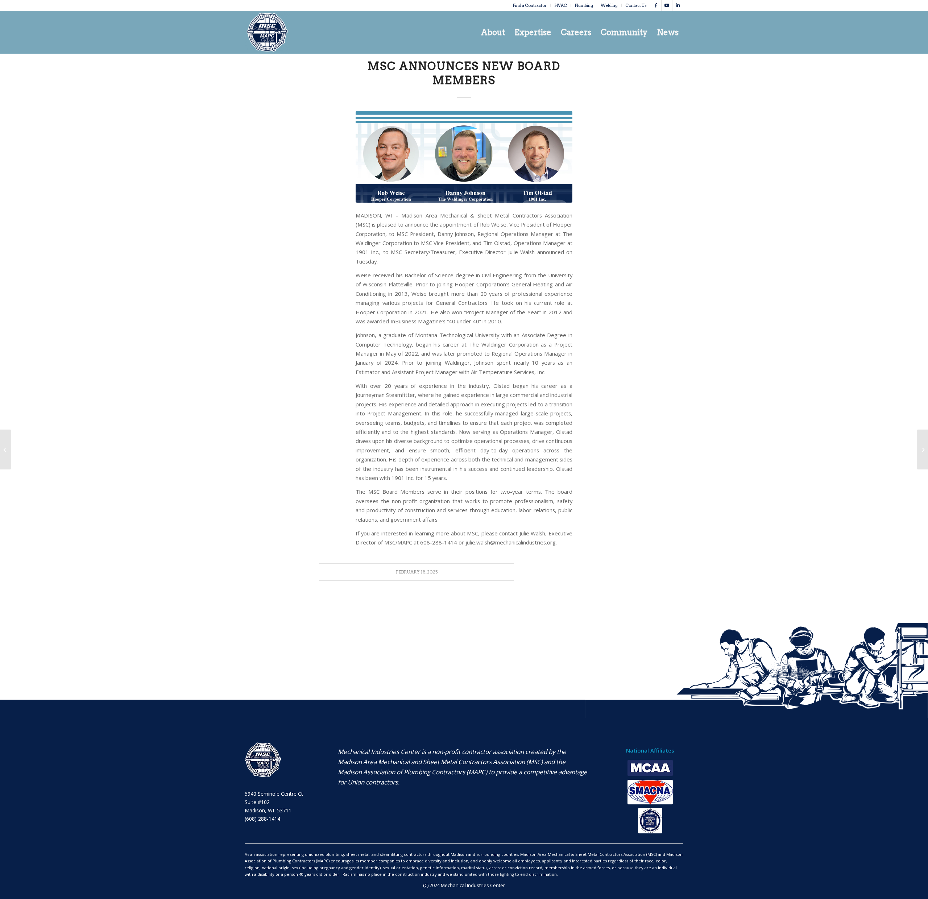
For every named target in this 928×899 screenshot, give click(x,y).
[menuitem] (530, 5)
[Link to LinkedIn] (677, 5)
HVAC (560, 5)
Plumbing (584, 5)
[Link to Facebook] (656, 5)
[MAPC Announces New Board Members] (922, 449)
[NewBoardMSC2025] (464, 157)
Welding (609, 5)
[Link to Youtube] (667, 5)
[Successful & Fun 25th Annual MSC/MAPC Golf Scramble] (5, 449)
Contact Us (636, 5)
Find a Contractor (530, 5)
